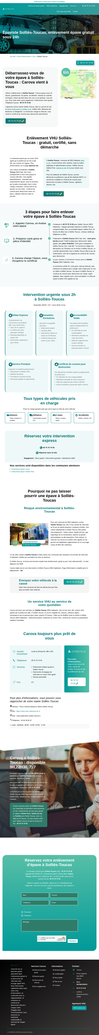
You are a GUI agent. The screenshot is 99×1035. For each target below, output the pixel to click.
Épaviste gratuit (39, 976)
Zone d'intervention (24, 56)
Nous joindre (58, 977)
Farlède (71, 168)
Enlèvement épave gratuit (36, 6)
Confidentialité (59, 974)
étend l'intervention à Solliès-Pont (19, 109)
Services (73, 6)
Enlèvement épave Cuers (21, 469)
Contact (75, 11)
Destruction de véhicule (38, 981)
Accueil (12, 56)
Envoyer (73, 941)
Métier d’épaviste (51, 6)
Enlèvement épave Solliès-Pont (23, 472)
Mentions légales (60, 970)
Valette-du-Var (61, 168)
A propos (57, 985)
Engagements (63, 6)
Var (34, 56)
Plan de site (58, 981)
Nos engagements (40, 986)
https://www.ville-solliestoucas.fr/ (28, 711)
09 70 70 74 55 (89, 6)
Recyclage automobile (64, 11)
